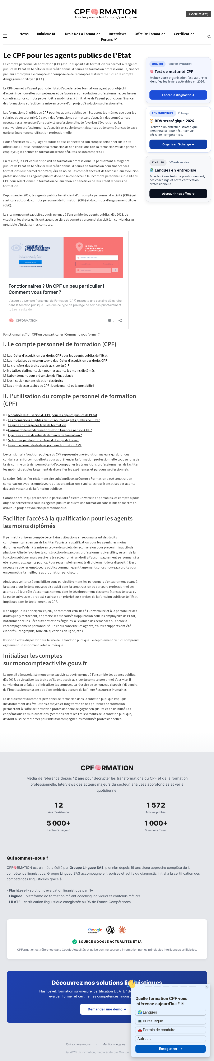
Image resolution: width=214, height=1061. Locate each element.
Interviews (117, 33)
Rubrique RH (47, 33)
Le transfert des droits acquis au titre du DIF (38, 365)
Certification (184, 33)
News (24, 33)
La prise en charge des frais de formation (37, 425)
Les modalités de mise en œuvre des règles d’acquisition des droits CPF (57, 360)
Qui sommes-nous (78, 1044)
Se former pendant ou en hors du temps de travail (43, 440)
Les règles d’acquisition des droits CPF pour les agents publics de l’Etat (57, 355)
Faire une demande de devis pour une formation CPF (45, 445)
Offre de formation (150, 33)
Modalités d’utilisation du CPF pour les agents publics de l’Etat (52, 415)
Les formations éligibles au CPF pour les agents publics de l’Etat (54, 420)
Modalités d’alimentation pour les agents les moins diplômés (51, 370)
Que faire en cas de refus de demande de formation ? (45, 435)
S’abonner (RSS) (198, 14)
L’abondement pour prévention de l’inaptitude (40, 375)
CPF (45, 112)
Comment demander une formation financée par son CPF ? (50, 430)
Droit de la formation (83, 33)
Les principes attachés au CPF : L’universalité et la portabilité (50, 385)
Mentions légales (113, 1044)
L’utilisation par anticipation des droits (35, 380)
